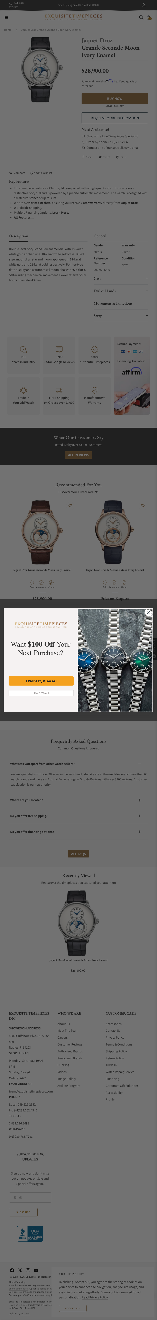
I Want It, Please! (41, 681)
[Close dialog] (148, 612)
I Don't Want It (41, 692)
